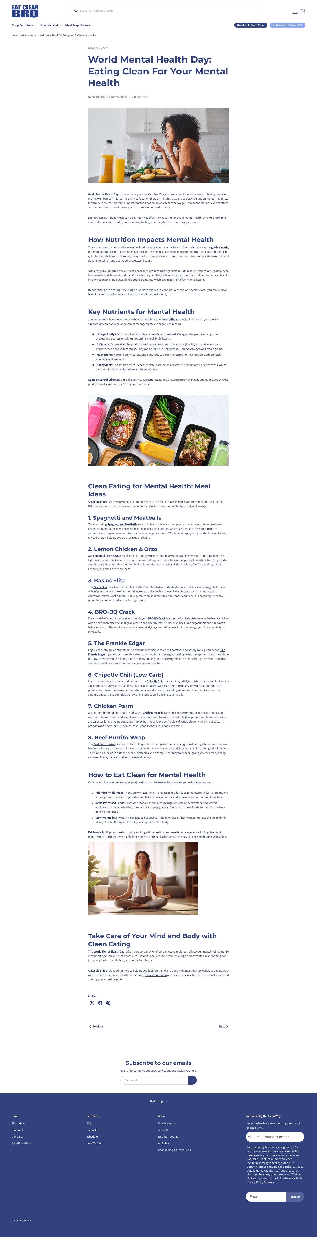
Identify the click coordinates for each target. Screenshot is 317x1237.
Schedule (92, 1137)
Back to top (156, 1101)
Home (14, 35)
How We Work (49, 25)
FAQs (89, 1123)
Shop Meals (19, 1123)
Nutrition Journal (28, 35)
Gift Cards (18, 1137)
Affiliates (163, 1143)
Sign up (295, 1196)
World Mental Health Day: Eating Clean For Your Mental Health (68, 35)
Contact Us (93, 1130)
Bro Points (18, 1130)
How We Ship (94, 1143)
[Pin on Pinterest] (108, 1003)
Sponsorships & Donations (174, 1150)
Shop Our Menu (22, 25)
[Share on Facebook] (100, 1003)
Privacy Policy (255, 1182)
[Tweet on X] (92, 1003)
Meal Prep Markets (77, 25)
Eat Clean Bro (25, 1220)
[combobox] (166, 10)
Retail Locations (21, 1143)
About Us (163, 1130)
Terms (270, 1182)
